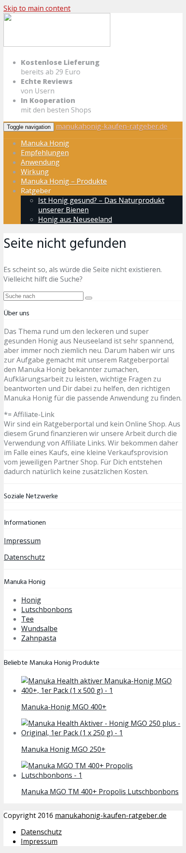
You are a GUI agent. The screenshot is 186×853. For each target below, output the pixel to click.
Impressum (22, 540)
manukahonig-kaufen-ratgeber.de (111, 126)
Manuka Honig (45, 143)
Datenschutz (24, 557)
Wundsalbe (39, 628)
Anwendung (40, 162)
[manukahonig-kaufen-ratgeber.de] (56, 45)
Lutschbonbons (46, 609)
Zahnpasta (38, 638)
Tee (27, 619)
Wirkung (35, 171)
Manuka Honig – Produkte (64, 181)
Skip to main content (37, 8)
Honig (31, 600)
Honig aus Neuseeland (75, 219)
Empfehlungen (45, 152)
